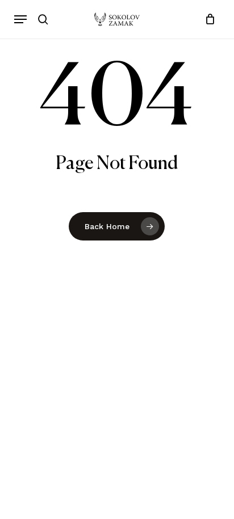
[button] (20, 19)
